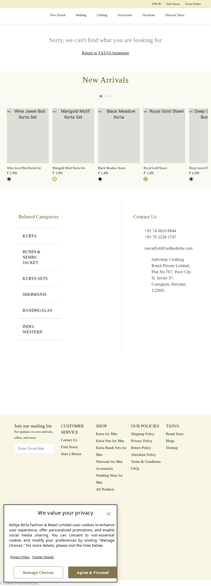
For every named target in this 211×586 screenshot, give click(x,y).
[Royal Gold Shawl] (146, 179)
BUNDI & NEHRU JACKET (31, 257)
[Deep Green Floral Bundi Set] (191, 179)
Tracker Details (43, 557)
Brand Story (175, 434)
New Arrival (57, 15)
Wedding (81, 15)
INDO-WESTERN (33, 329)
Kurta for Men (106, 434)
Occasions (149, 15)
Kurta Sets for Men (110, 441)
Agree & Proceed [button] (93, 572)
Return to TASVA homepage (105, 53)
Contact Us (69, 440)
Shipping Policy (142, 434)
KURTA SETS (35, 278)
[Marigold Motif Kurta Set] (54, 179)
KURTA (30, 236)
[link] (28, 142)
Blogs (170, 441)
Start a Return (71, 454)
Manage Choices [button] (38, 572)
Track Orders (193, 3)
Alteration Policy (143, 455)
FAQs (135, 469)
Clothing (102, 15)
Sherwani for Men (109, 462)
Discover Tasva (174, 15)
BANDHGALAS (37, 310)
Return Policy (141, 448)
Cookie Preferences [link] (19, 582)
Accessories (125, 15)
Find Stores (173, 3)
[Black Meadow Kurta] (100, 179)
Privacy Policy (20, 557)
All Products (105, 489)
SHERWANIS (35, 294)
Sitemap (172, 448)
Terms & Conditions (146, 462)
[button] (192, 16)
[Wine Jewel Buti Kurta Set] (9, 179)
